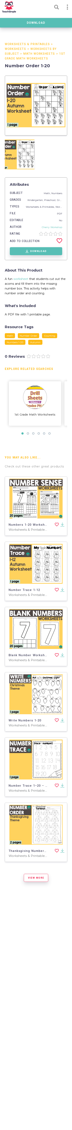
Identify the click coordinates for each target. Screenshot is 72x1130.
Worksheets (15, 49)
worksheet (20, 279)
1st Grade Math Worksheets (35, 414)
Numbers (56, 193)
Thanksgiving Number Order (32, 851)
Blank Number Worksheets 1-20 (34, 655)
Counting (49, 335)
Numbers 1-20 (15, 342)
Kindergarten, (36, 200)
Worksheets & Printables (27, 44)
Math (10, 335)
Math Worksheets (39, 54)
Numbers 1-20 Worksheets (30, 525)
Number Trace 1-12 (24, 590)
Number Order (28, 335)
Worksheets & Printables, (40, 206)
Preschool (49, 200)
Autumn (35, 342)
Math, (47, 193)
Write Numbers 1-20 (25, 720)
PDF (59, 213)
